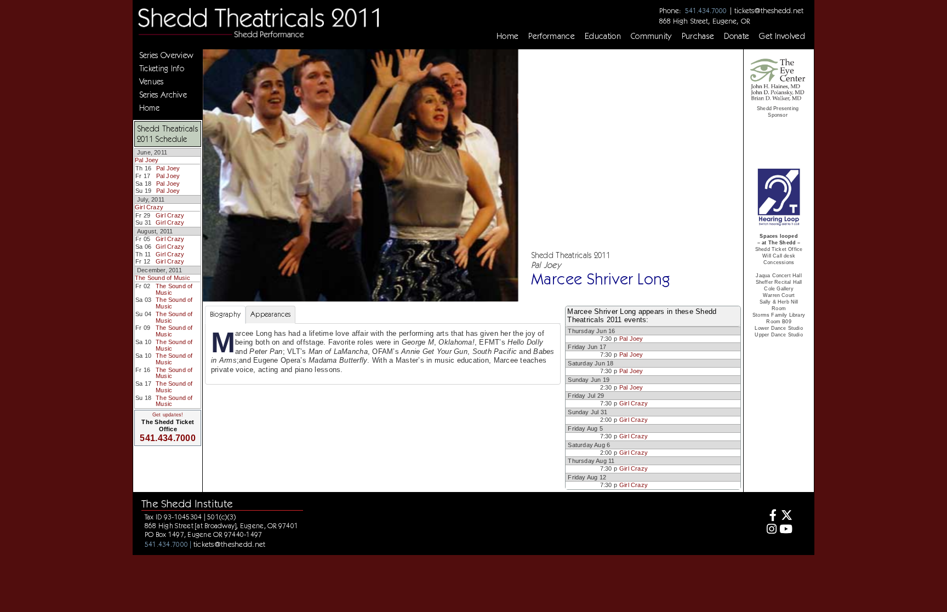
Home (507, 36)
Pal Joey (147, 160)
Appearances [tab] (270, 314)
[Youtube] (786, 530)
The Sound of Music (162, 277)
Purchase (698, 36)
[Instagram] (770, 530)
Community (651, 36)
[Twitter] (786, 516)
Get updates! (167, 414)
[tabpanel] (383, 354)
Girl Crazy (149, 207)
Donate (736, 36)
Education (603, 36)
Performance (551, 36)
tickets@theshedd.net (768, 10)
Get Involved (782, 36)
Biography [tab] (225, 314)
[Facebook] (770, 516)
